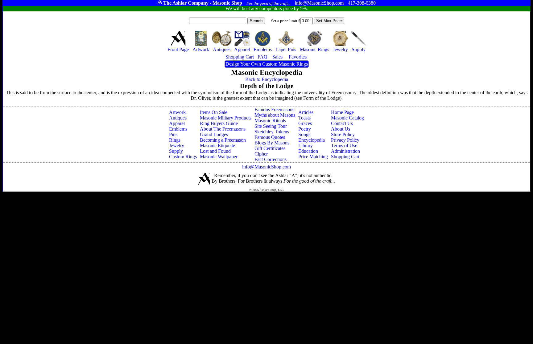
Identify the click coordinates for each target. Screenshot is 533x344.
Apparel (177, 123)
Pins (173, 134)
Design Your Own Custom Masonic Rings (266, 64)
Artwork (177, 112)
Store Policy (343, 134)
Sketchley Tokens (271, 131)
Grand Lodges (214, 134)
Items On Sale (213, 112)
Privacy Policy (345, 140)
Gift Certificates (269, 148)
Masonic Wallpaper (219, 156)
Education (308, 151)
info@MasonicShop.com (266, 166)
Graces (305, 123)
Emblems (178, 129)
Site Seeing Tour (270, 126)
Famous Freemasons (274, 109)
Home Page (342, 112)
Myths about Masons (274, 115)
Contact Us (342, 123)
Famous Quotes (269, 137)
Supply (176, 151)
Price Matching (313, 156)
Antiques (178, 117)
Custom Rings (183, 156)
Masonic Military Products (225, 117)
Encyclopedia (311, 140)
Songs (304, 134)
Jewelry (176, 145)
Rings (174, 140)
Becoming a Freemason (223, 140)
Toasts (304, 117)
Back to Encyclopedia (266, 79)
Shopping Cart (345, 156)
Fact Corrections (270, 159)
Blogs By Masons (271, 142)
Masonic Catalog (347, 117)
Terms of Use (344, 145)
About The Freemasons (223, 129)
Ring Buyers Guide (219, 123)
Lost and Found (215, 151)
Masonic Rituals (270, 120)
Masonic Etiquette (217, 145)
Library (305, 145)
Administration (345, 151)
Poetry (304, 129)
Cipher (261, 153)
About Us (340, 129)
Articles (305, 112)
